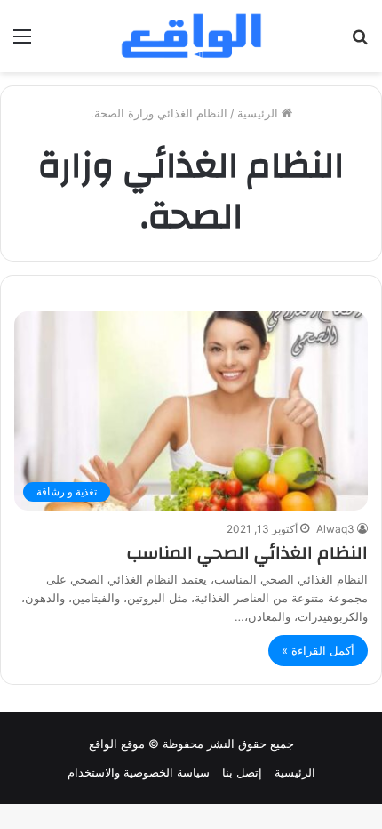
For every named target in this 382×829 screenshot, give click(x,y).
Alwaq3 (335, 528)
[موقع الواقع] (191, 36)
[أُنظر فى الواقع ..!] (360, 42)
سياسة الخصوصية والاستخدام (139, 772)
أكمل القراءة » (318, 650)
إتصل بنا (242, 772)
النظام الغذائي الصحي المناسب (247, 552)
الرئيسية (259, 113)
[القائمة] (22, 42)
